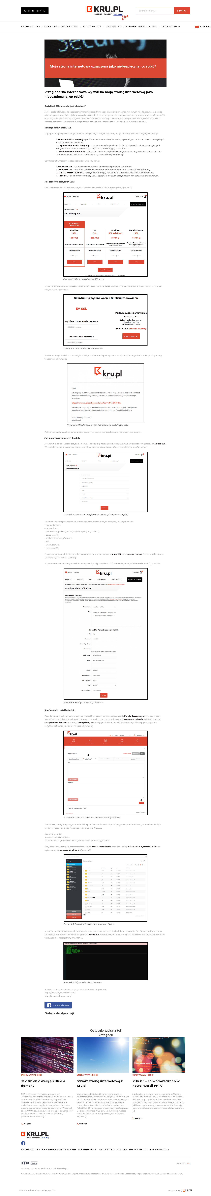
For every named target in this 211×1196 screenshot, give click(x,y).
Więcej (27, 1124)
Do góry (181, 1163)
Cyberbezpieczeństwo (61, 26)
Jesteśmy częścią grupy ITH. (43, 1190)
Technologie (171, 26)
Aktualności (30, 26)
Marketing (114, 26)
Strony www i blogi (141, 26)
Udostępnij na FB (61, 1005)
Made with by (175, 1191)
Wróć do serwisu (35, 11)
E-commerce (92, 26)
